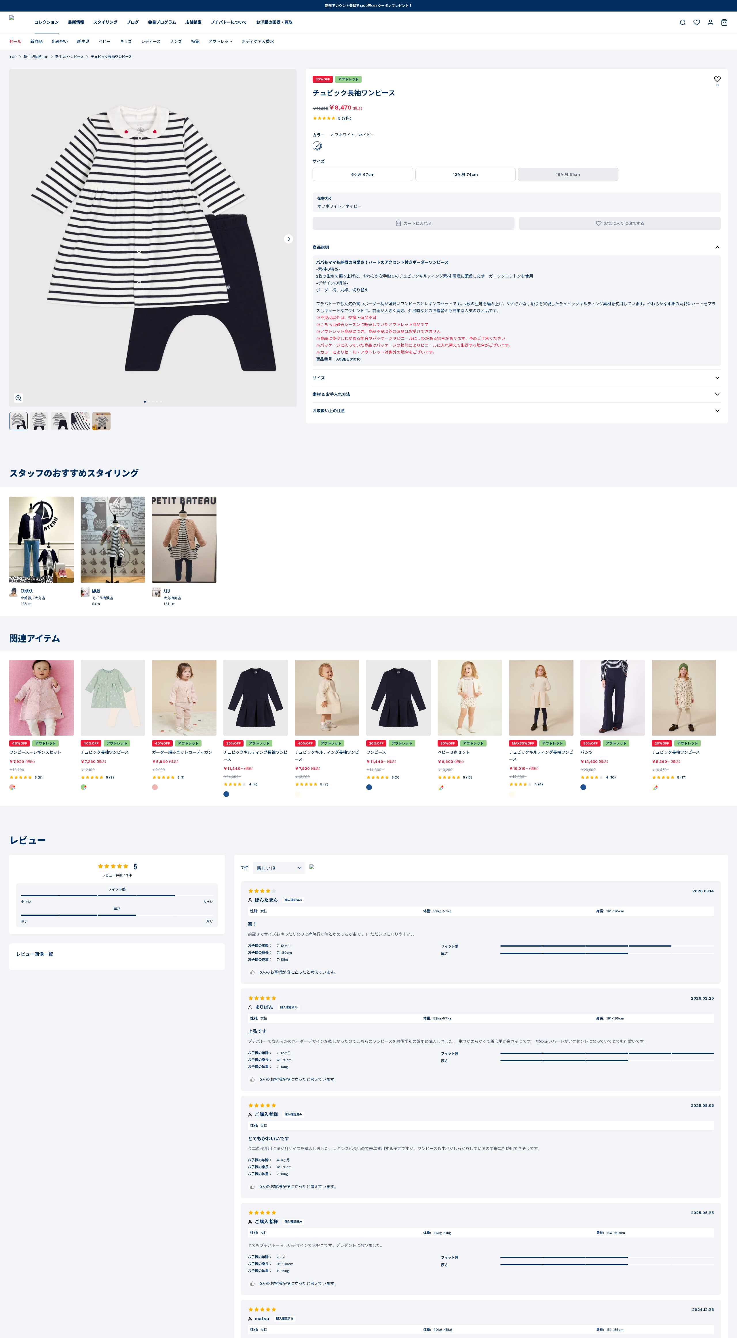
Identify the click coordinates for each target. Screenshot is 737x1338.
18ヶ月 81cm (568, 174)
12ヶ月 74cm (465, 174)
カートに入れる (418, 223)
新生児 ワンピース (69, 57)
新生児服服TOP (36, 57)
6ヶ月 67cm (363, 174)
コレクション (47, 22)
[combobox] (279, 868)
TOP (13, 57)
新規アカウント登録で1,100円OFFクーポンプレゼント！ (368, 6)
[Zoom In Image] (18, 398)
